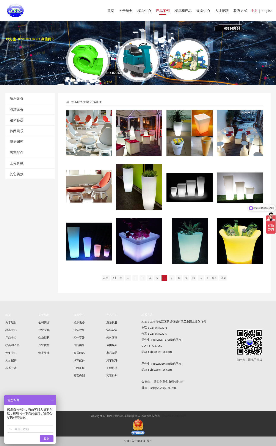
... (128, 278)
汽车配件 (17, 152)
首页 (110, 10)
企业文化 (44, 330)
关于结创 (126, 10)
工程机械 (17, 163)
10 (193, 278)
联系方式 (240, 10)
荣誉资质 (44, 353)
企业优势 (44, 345)
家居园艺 (17, 141)
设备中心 (203, 10)
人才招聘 (222, 10)
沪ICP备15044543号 (174, 416)
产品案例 (163, 10)
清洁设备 (17, 109)
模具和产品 (183, 10)
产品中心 (11, 337)
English (267, 10)
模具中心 (144, 10)
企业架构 (44, 337)
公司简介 (44, 322)
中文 (254, 10)
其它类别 (17, 174)
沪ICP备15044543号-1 (138, 441)
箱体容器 (17, 120)
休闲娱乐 (17, 130)
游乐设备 (17, 98)
